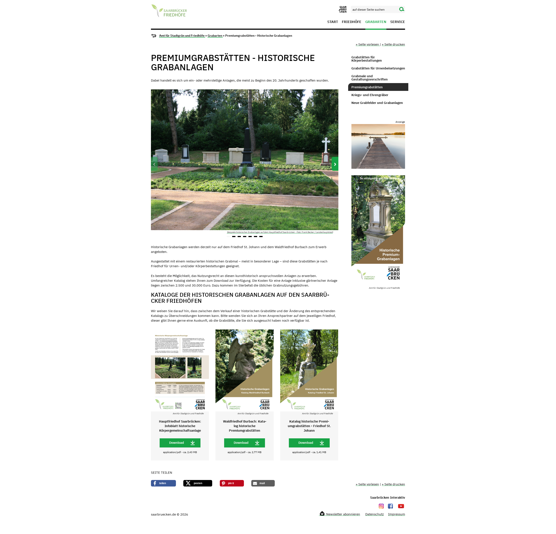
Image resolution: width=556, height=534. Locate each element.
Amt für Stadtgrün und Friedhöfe (182, 36)
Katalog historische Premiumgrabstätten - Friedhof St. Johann (309, 425)
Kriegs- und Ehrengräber (369, 95)
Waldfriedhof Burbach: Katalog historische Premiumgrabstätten (244, 425)
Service (397, 22)
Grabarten (375, 22)
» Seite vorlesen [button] (368, 44)
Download (176, 443)
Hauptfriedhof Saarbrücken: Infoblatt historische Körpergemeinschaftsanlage (180, 425)
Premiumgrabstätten (367, 87)
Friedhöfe (351, 22)
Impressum (396, 514)
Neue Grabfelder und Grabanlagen (377, 103)
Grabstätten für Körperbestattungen (366, 58)
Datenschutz (374, 514)
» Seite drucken (393, 44)
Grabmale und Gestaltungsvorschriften (369, 77)
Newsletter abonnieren (342, 514)
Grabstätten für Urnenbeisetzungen (378, 68)
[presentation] (154, 164)
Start (332, 22)
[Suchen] (402, 9)
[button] (228, 236)
